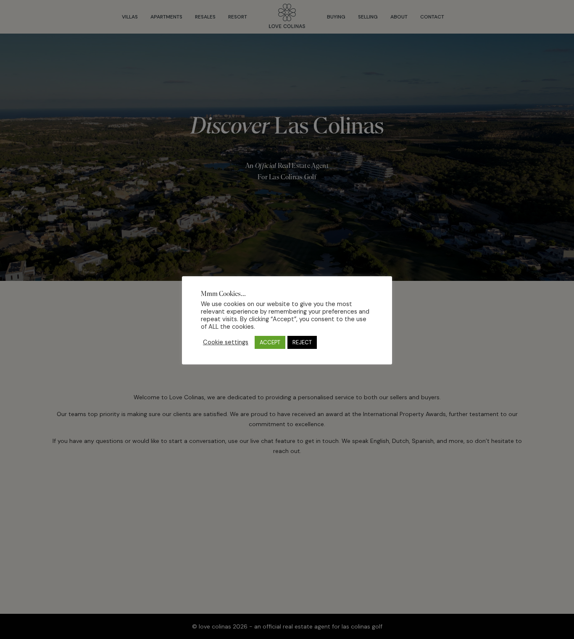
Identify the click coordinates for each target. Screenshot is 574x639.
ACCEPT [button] (270, 342)
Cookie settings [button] (225, 342)
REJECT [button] (302, 342)
